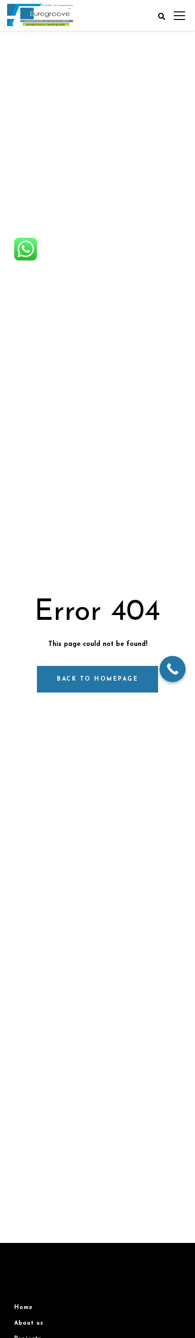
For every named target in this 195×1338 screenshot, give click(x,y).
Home (23, 1307)
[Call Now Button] (173, 669)
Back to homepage (97, 679)
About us (29, 1323)
